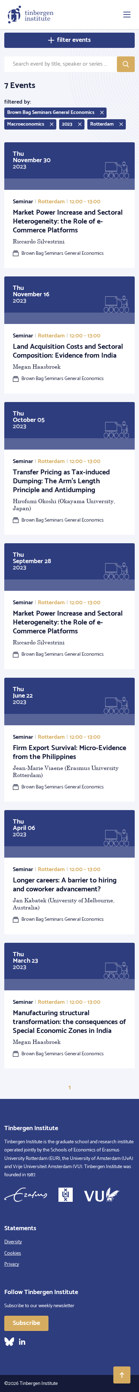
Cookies (12, 1253)
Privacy (11, 1264)
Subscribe (26, 1323)
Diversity (13, 1242)
